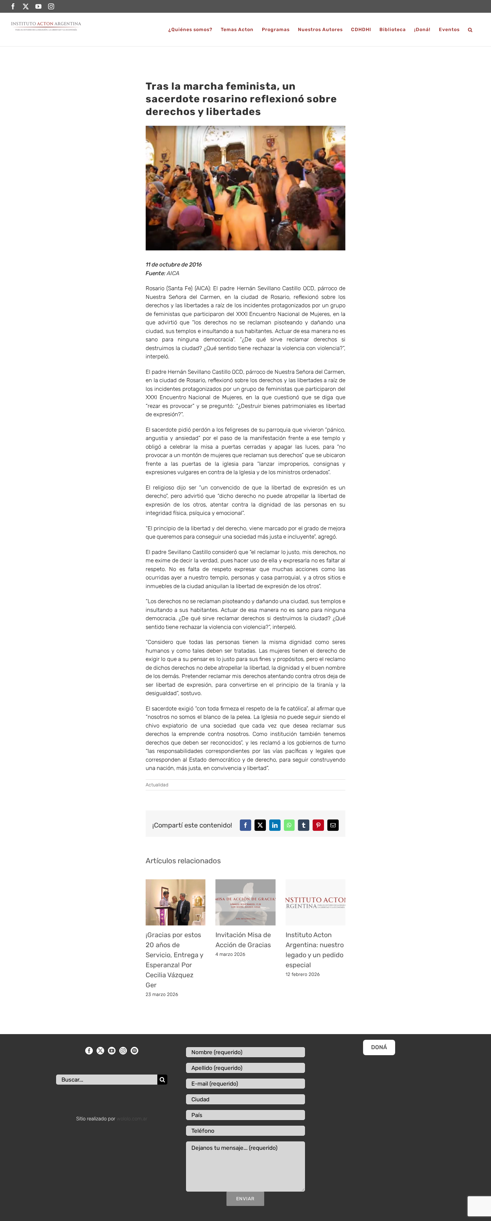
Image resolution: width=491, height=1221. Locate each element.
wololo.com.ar (132, 1119)
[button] (470, 29)
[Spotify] (134, 1050)
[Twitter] (100, 1050)
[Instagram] (123, 1050)
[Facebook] (89, 1050)
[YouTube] (112, 1050)
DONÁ (379, 1047)
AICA (173, 273)
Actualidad (157, 785)
